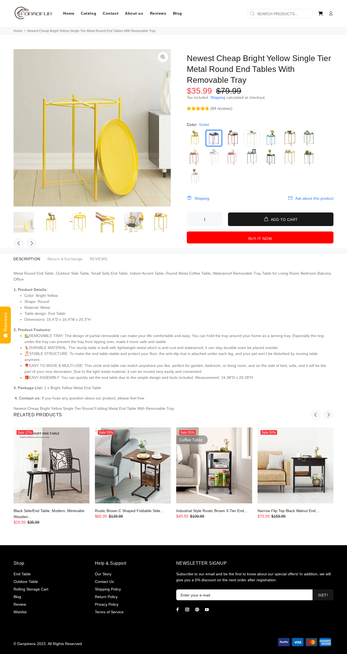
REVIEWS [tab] (99, 259)
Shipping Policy (108, 589)
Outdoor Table (26, 581)
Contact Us (104, 581)
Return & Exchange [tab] (65, 259)
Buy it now (260, 238)
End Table (22, 574)
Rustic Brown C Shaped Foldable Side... (129, 511)
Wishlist (20, 612)
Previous (19, 243)
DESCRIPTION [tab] (26, 259)
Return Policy (106, 597)
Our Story (103, 574)
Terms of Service (109, 612)
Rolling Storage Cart (31, 589)
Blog (17, 597)
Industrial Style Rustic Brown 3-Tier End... (211, 511)
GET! (323, 595)
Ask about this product (314, 198)
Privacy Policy (106, 604)
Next (31, 243)
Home (18, 31)
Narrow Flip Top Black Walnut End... (288, 511)
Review (20, 604)
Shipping (217, 97)
